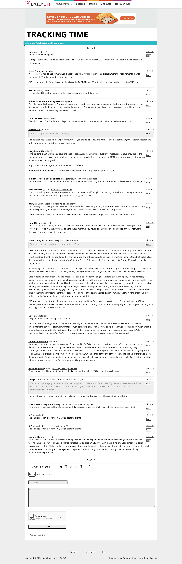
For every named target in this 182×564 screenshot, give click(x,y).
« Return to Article (33, 43)
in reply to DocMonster (61, 189)
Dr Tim (31, 415)
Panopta (126, 558)
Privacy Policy (89, 552)
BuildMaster (151, 558)
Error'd (93, 4)
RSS (103, 552)
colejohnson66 (35, 151)
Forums (107, 4)
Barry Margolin (35, 203)
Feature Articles (64, 4)
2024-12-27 (150, 415)
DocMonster (34, 129)
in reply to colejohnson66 (65, 203)
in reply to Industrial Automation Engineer (66, 379)
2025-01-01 (150, 437)
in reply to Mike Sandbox (85, 178)
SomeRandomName (38, 341)
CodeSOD (80, 4)
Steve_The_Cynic (36, 71)
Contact (73, 552)
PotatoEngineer (36, 368)
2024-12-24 (150, 52)
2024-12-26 (150, 404)
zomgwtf (32, 379)
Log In (32, 474)
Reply (148, 56)
